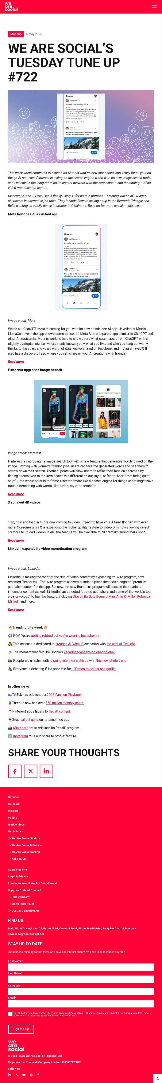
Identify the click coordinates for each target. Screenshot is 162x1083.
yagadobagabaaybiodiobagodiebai (89, 652)
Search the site (17, 869)
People (12, 817)
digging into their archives (69, 661)
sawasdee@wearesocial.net (26, 934)
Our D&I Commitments (25, 910)
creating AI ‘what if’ (69, 644)
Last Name (15, 973)
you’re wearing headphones (79, 636)
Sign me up (21, 1029)
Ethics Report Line (23, 903)
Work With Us (16, 824)
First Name (15, 961)
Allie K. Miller (126, 596)
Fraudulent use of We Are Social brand (32, 883)
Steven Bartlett (84, 596)
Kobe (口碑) (19, 858)
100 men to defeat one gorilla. (93, 669)
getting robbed (42, 636)
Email (12, 997)
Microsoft (20, 728)
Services (13, 797)
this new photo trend (111, 661)
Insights (13, 810)
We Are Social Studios (26, 838)
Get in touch (15, 831)
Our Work (14, 804)
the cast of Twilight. (121, 644)
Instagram (20, 736)
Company (14, 985)
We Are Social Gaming (26, 851)
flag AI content (59, 711)
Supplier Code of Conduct (24, 890)
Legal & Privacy (18, 876)
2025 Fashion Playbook (64, 695)
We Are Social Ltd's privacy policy (87, 1013)
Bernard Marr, (106, 596)
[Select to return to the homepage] (11, 6)
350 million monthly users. (65, 703)
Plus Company (21, 897)
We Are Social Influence (27, 845)
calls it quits (29, 720)
